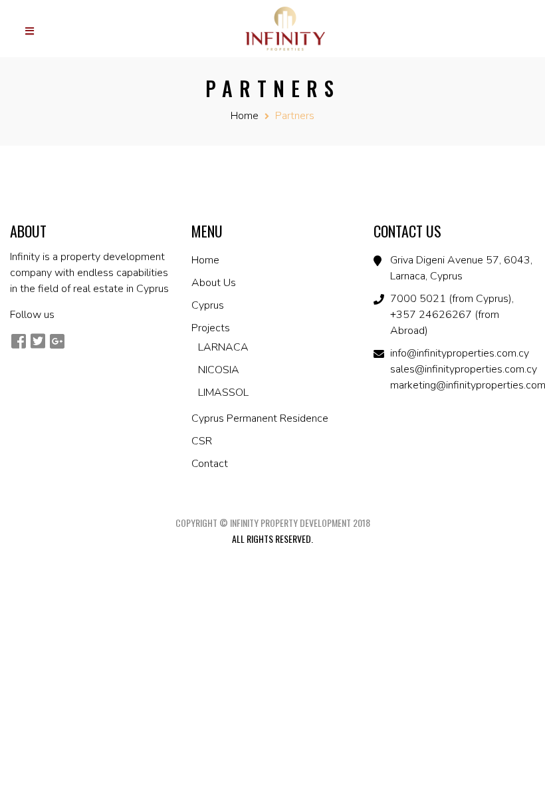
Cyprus (207, 305)
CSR (201, 441)
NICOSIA (218, 370)
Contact (209, 463)
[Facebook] (18, 341)
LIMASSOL (223, 392)
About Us (213, 282)
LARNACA (223, 347)
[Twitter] (37, 341)
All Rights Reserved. (272, 539)
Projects (210, 328)
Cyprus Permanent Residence (259, 418)
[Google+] (57, 341)
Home (245, 115)
